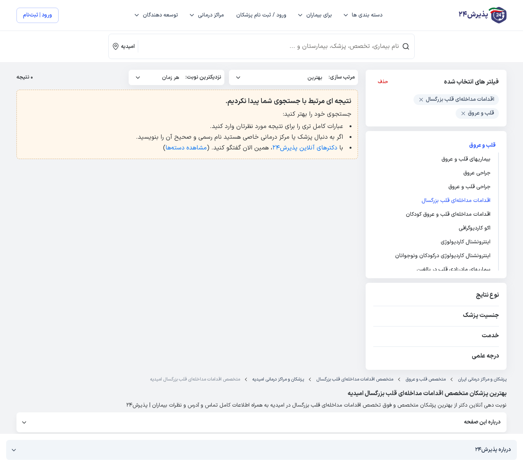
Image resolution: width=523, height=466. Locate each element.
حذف (383, 82)
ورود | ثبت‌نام (37, 15)
